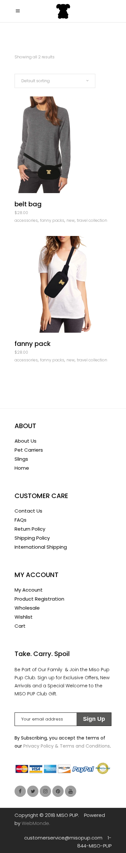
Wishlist (24, 616)
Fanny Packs (52, 220)
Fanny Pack (33, 343)
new (71, 220)
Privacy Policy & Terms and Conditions (66, 746)
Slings (21, 459)
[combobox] (55, 81)
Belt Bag (28, 204)
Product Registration (39, 598)
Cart (20, 626)
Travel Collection (92, 220)
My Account (29, 589)
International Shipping (41, 547)
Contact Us (28, 510)
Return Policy (30, 528)
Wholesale (27, 607)
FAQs (20, 519)
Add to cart (44, 214)
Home (22, 468)
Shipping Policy (32, 537)
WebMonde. (36, 823)
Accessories (26, 220)
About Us (26, 440)
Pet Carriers (29, 449)
